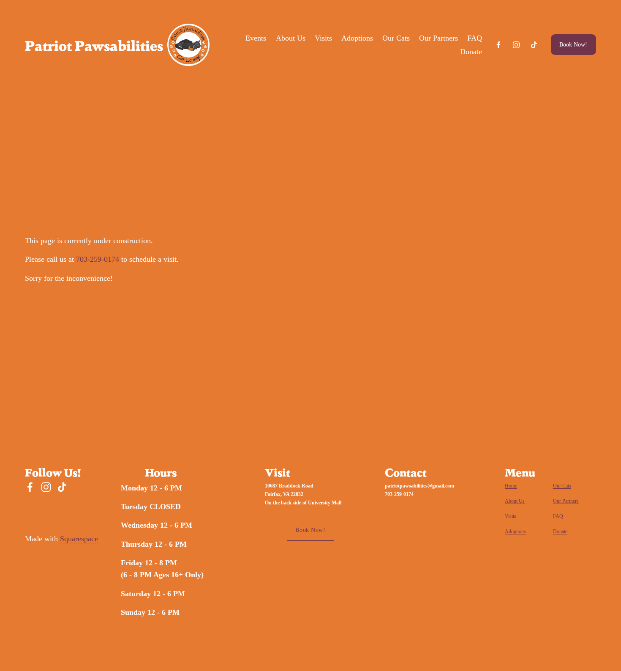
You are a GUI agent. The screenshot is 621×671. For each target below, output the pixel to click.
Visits (323, 38)
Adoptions (357, 38)
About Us (290, 38)
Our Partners (438, 38)
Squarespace (79, 538)
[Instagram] (516, 45)
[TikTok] (534, 45)
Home (511, 486)
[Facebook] (498, 45)
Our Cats (396, 38)
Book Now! (573, 44)
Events (255, 38)
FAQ (474, 38)
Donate (471, 51)
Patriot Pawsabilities (94, 45)
